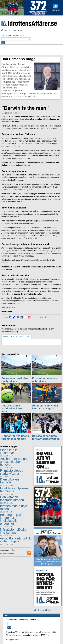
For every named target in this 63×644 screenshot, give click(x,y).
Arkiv (44, 47)
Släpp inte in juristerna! (9, 451)
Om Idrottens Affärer (12, 51)
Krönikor (14, 47)
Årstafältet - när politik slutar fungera (15, 540)
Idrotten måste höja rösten (13, 507)
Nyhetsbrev (36, 47)
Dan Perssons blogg (18, 59)
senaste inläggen (7, 553)
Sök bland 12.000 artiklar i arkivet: (13, 36)
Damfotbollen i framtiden (10, 481)
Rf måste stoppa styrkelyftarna (11, 472)
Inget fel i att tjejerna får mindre (14, 489)
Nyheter (7, 47)
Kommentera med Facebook (16, 337)
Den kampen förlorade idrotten (12, 498)
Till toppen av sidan (14, 640)
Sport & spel (25, 47)
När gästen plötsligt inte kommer (13, 531)
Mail (5, 30)
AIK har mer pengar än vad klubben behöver (14, 461)
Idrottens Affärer (29, 23)
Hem (6, 615)
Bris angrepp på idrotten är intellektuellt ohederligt (11, 519)
